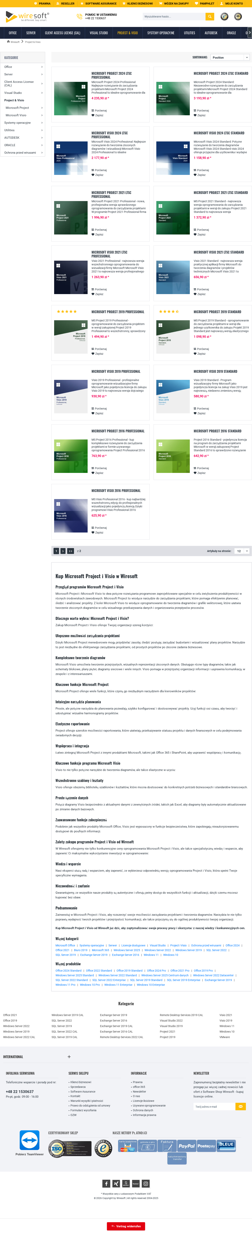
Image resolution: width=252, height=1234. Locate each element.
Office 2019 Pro (203, 970)
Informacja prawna (144, 1115)
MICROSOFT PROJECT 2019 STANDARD (217, 312)
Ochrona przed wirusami (20, 152)
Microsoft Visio (16, 115)
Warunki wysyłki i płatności (86, 1100)
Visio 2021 (226, 1015)
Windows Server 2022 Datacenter (213, 975)
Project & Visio (14, 100)
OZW (73, 1115)
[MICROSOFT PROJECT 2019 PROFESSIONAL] (71, 337)
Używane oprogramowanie (149, 1105)
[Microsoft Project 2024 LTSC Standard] (173, 99)
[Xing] (116, 1184)
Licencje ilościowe (143, 1100)
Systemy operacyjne (17, 123)
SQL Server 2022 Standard (72, 980)
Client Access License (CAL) (19, 83)
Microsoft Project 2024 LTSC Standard (221, 73)
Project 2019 (167, 1037)
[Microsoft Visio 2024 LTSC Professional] (71, 158)
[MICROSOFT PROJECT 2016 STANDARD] (173, 456)
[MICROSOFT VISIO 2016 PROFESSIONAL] (71, 516)
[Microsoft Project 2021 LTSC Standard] (173, 218)
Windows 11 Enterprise (118, 984)
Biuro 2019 (80, 950)
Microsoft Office (65, 945)
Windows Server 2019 (188, 950)
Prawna (138, 1082)
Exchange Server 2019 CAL (116, 1026)
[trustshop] (103, 1149)
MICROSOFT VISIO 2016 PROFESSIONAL (116, 491)
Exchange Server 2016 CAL (116, 1031)
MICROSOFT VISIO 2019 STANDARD (215, 371)
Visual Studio (13, 93)
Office (8, 67)
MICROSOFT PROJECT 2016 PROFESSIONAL (118, 431)
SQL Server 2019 (66, 954)
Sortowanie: (200, 57)
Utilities (9, 130)
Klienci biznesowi (80, 1082)
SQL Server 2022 (216, 950)
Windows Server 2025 (127, 950)
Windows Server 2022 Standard (117, 975)
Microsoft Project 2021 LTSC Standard (221, 193)
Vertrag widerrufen (128, 1226)
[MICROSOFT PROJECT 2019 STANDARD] (173, 337)
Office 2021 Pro (179, 970)
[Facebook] (106, 1184)
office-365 (139, 1086)
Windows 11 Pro (65, 984)
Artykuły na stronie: (219, 551)
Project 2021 (167, 1031)
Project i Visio (178, 945)
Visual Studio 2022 (171, 1020)
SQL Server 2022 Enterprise (109, 980)
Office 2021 (62, 950)
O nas (136, 1096)
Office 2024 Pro (156, 970)
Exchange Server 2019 (93, 954)
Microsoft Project (17, 108)
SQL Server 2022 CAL (65, 1031)
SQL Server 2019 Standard (146, 980)
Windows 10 (170, 954)
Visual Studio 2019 (171, 1026)
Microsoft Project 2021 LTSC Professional (111, 194)
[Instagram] (146, 1184)
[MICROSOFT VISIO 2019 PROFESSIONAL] (71, 397)
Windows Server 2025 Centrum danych (165, 975)
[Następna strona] (63, 551)
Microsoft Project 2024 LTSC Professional (112, 75)
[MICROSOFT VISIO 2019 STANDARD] (173, 397)
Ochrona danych (143, 1110)
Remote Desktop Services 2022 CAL (121, 1037)
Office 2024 (233, 945)
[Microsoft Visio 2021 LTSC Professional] (71, 277)
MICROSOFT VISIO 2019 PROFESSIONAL (116, 371)
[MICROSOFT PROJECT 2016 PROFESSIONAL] (71, 456)
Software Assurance (82, 1091)
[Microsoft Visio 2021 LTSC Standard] (173, 277)
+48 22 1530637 (20, 1091)
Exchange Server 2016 (125, 954)
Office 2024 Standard (69, 970)
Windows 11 (151, 954)
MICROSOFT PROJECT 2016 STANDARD (217, 431)
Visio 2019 (226, 1020)
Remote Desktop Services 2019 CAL (181, 1015)
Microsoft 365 (100, 950)
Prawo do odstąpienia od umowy (90, 1105)
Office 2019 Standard (130, 970)
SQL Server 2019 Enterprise (183, 980)
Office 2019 (10, 1020)
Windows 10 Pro (90, 984)
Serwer (112, 945)
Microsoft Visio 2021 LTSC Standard (219, 252)
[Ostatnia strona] (70, 551)
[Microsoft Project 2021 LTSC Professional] (71, 218)
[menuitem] (174, 3)
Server (8, 74)
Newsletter (139, 1091)
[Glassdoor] (126, 1184)
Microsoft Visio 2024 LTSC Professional (110, 135)
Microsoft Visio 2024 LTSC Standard (219, 133)
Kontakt (75, 1096)
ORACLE (9, 145)
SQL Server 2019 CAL (65, 1037)
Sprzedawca (78, 1086)
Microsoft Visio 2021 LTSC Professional (109, 254)
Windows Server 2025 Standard (75, 975)
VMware (225, 1037)
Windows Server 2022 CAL (19, 1037)
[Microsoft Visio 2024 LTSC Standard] (173, 158)
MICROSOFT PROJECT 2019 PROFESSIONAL (118, 312)
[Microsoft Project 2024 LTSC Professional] (71, 99)
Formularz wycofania (83, 1110)
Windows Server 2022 (158, 950)
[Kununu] (136, 1184)
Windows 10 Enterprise (151, 984)
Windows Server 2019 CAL (68, 1015)
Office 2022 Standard (99, 970)
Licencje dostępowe (133, 945)
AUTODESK (11, 137)
